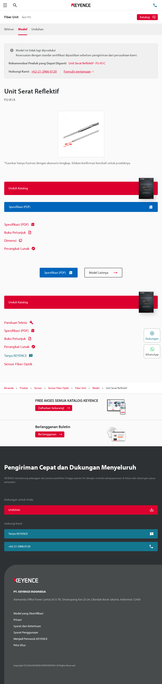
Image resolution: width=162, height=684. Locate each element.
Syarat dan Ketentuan (27, 626)
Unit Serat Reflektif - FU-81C (87, 63)
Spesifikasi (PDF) (16, 224)
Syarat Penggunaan (26, 632)
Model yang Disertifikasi (28, 613)
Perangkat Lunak (16, 248)
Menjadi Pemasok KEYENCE (30, 639)
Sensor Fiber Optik (18, 364)
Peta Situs (20, 645)
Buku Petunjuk (15, 232)
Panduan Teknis (15, 322)
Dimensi (10, 240)
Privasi (18, 620)
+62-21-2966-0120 (19, 546)
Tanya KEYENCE (15, 355)
